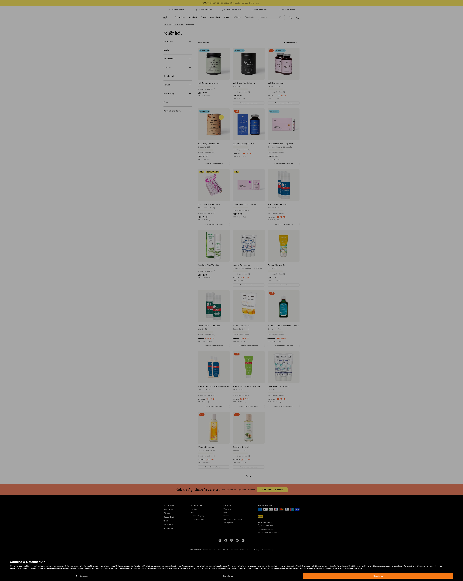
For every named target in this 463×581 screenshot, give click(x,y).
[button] (232, 288)
